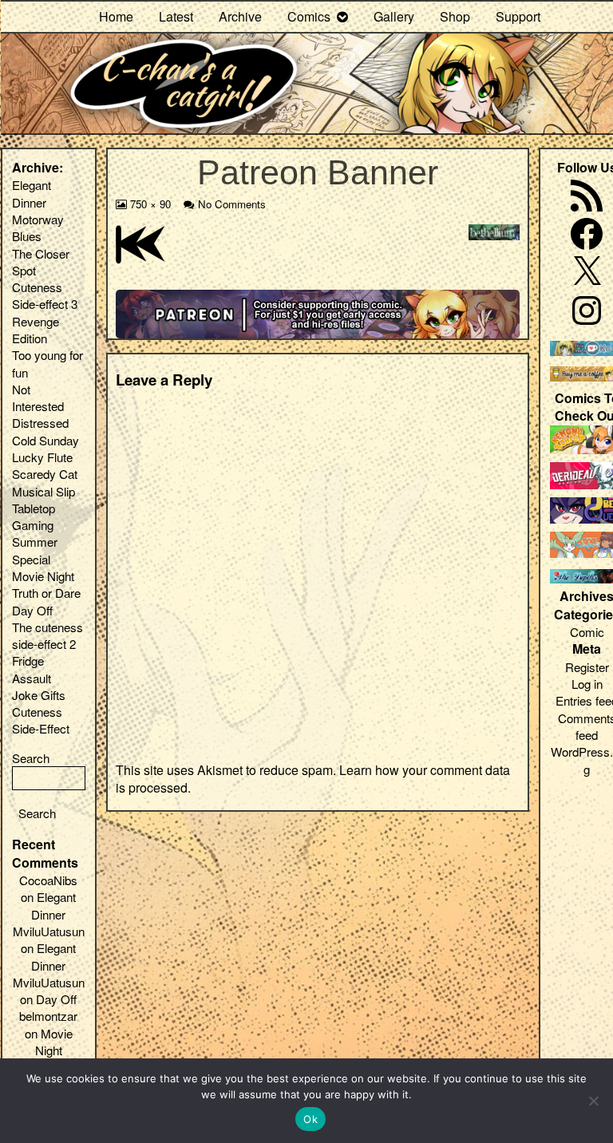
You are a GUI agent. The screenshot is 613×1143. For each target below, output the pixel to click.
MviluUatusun (49, 931)
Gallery (394, 16)
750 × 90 (150, 204)
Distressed (40, 422)
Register (587, 667)
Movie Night (43, 576)
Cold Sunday (45, 440)
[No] (593, 1101)
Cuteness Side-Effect (40, 720)
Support (518, 16)
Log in (587, 683)
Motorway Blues (38, 227)
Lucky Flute (42, 457)
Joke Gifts (38, 694)
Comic (587, 631)
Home (116, 16)
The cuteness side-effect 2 (47, 635)
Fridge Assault (31, 669)
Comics (308, 16)
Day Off (32, 610)
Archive (240, 16)
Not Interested (38, 397)
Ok (310, 1119)
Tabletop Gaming (33, 516)
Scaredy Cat (44, 473)
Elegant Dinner (31, 193)
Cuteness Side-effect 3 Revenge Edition (44, 312)
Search (30, 757)
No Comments (232, 204)
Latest (176, 16)
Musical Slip (43, 491)
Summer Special (34, 550)
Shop (455, 16)
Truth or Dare (46, 592)
